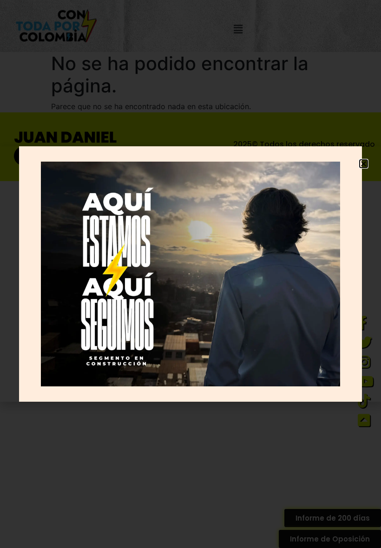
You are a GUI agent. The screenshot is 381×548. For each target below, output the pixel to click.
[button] (363, 163)
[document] (190, 274)
